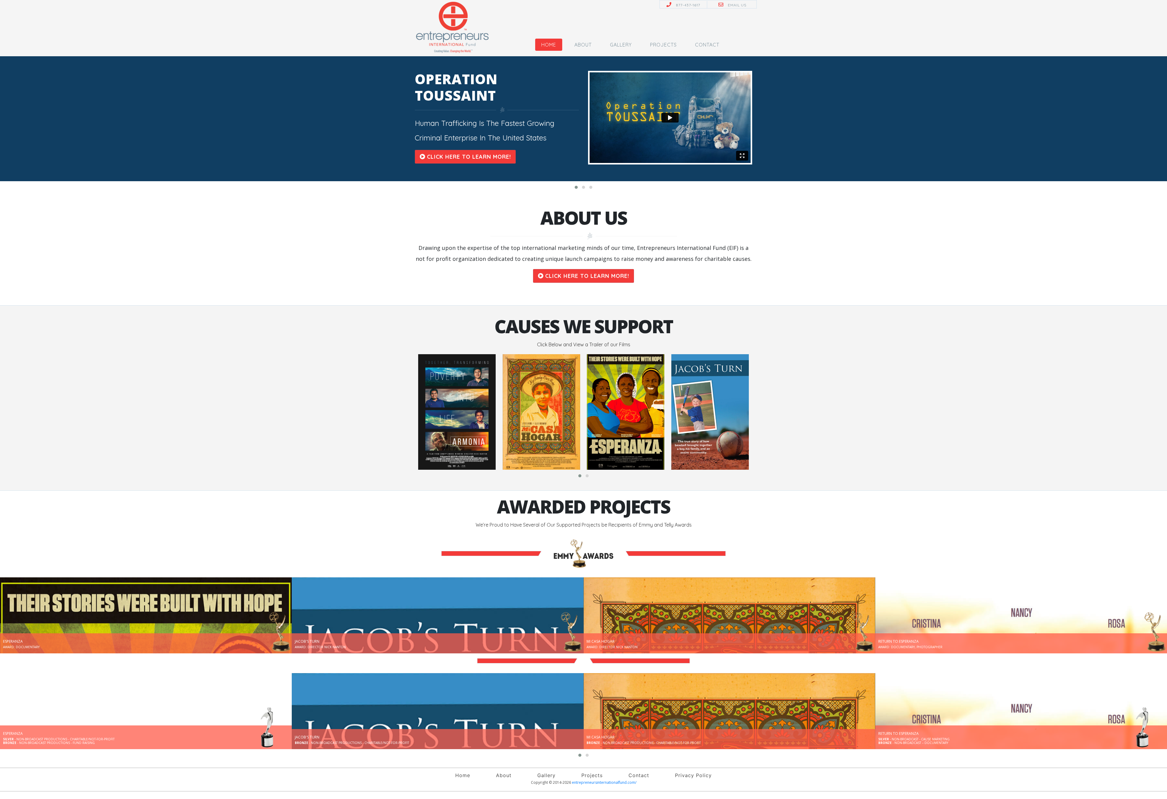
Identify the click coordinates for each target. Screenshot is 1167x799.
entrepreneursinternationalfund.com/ (604, 782)
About (583, 45)
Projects (663, 45)
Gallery (621, 45)
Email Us (737, 5)
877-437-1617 (688, 5)
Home (548, 45)
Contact (707, 45)
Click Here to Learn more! (468, 156)
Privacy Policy (693, 775)
